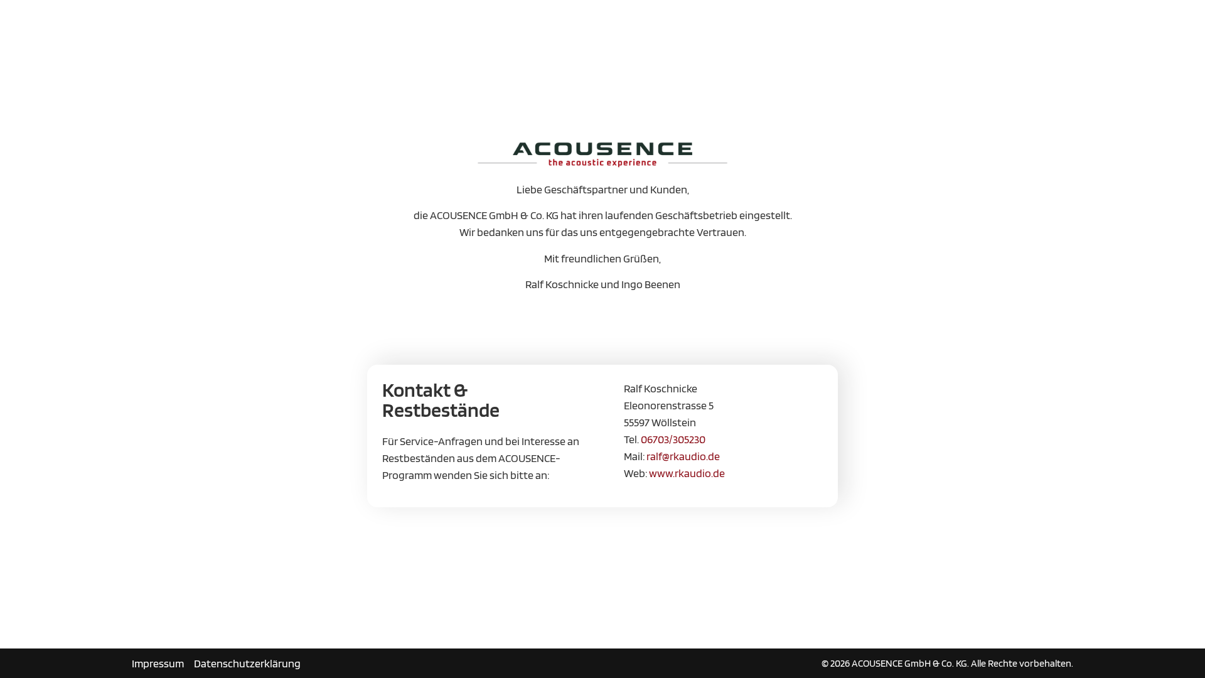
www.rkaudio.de (687, 473)
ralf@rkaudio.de (683, 456)
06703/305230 (673, 439)
